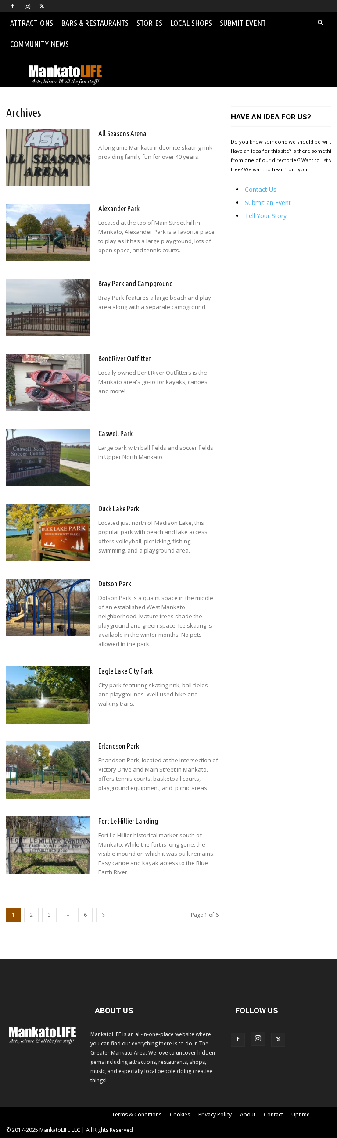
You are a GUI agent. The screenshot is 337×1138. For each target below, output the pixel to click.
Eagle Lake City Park (125, 671)
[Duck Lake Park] (48, 532)
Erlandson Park (118, 746)
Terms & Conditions (136, 1114)
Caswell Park (115, 433)
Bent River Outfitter (124, 358)
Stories (149, 22)
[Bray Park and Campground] (48, 307)
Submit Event (243, 22)
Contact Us (260, 189)
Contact (273, 1114)
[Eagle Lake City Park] (48, 695)
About (247, 1114)
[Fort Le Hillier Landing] (48, 845)
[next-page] (103, 915)
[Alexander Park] (48, 232)
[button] (320, 23)
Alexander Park (119, 208)
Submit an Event (268, 202)
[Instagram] (27, 6)
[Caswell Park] (48, 457)
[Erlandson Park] (48, 770)
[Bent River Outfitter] (48, 382)
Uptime (300, 1114)
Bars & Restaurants (95, 22)
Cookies (180, 1114)
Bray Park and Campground (135, 283)
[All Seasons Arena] (48, 157)
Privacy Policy (215, 1114)
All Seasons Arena (122, 133)
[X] (41, 6)
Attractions (31, 22)
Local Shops (191, 22)
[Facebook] (12, 6)
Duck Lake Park (118, 508)
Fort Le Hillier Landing (128, 821)
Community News (39, 43)
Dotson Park (114, 583)
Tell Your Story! (266, 216)
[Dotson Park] (48, 607)
